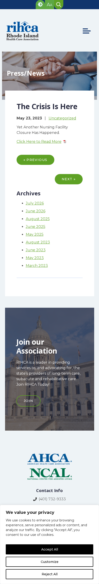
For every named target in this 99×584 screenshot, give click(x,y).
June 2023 (36, 250)
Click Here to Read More (39, 141)
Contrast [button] (40, 4)
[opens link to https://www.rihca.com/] (23, 39)
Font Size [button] (49, 4)
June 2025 (35, 226)
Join (28, 401)
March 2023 (37, 265)
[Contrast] (40, 4)
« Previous (35, 160)
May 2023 (35, 258)
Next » (69, 179)
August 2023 (38, 242)
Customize (49, 562)
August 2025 (38, 219)
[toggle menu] (86, 31)
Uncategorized (62, 118)
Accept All (49, 549)
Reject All (50, 574)
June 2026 (35, 211)
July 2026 (35, 203)
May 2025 (35, 234)
